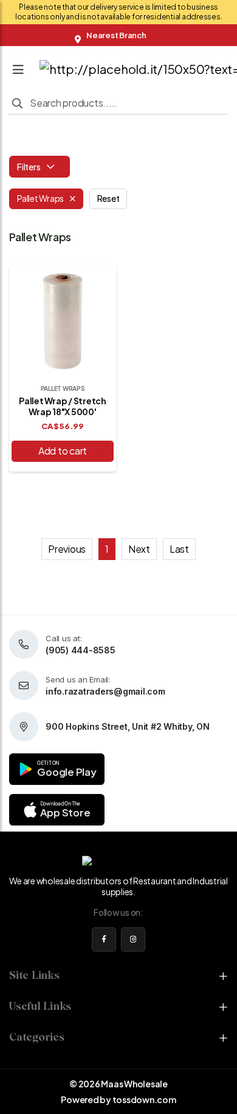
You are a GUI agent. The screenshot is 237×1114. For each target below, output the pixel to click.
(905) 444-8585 (80, 650)
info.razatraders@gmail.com (105, 691)
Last (179, 548)
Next (139, 548)
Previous (67, 548)
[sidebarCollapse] (18, 67)
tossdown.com (144, 1099)
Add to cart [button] (62, 450)
